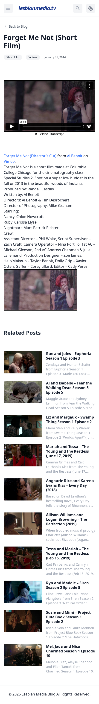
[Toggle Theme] (90, 8)
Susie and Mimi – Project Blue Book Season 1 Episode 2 (68, 617)
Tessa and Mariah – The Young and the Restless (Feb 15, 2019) (67, 553)
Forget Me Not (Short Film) (40, 41)
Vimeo (9, 161)
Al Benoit (74, 155)
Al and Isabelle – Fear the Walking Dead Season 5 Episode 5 (69, 388)
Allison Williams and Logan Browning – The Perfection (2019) (66, 519)
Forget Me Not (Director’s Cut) (30, 155)
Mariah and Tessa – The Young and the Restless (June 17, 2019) (67, 451)
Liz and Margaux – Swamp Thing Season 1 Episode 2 (70, 419)
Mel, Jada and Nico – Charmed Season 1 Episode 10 (70, 651)
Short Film (12, 57)
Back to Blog (18, 26)
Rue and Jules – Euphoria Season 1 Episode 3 (68, 356)
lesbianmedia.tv (37, 8)
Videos (33, 57)
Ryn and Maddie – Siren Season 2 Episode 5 (67, 585)
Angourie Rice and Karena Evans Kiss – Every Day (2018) (70, 485)
